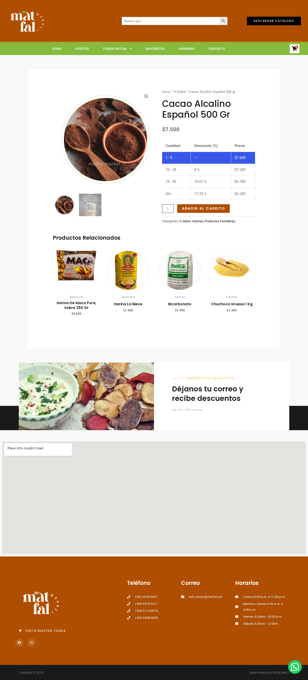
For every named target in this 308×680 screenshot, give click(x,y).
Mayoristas (155, 49)
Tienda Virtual (115, 49)
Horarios (186, 49)
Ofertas (82, 49)
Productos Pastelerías (220, 221)
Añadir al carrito (203, 208)
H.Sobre (180, 92)
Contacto (216, 49)
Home (56, 49)
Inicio (166, 92)
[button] (146, 96)
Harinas (197, 221)
